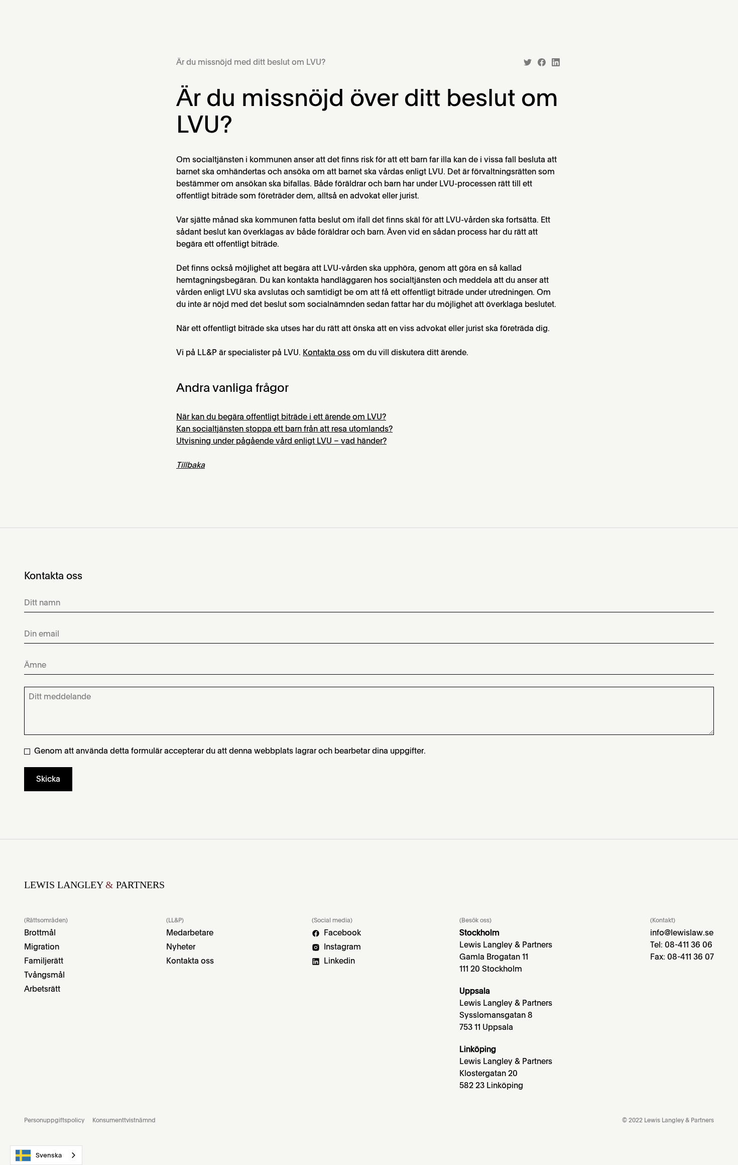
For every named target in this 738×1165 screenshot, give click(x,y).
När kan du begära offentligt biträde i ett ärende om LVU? (281, 416)
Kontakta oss (326, 352)
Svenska (49, 1155)
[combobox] (46, 1155)
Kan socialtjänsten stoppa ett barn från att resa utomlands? (284, 429)
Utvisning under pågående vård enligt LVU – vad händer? (281, 441)
